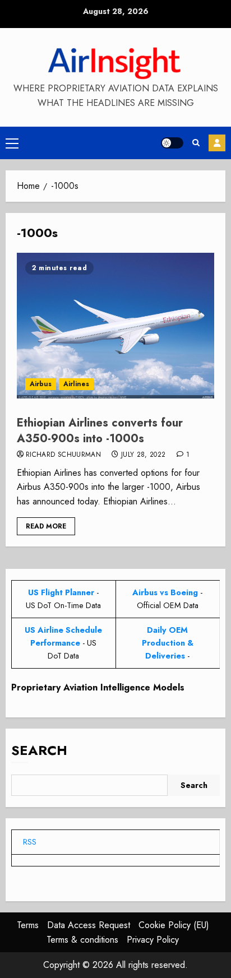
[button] (12, 143)
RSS (29, 841)
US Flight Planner (61, 592)
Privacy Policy (153, 939)
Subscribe (217, 143)
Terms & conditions (82, 939)
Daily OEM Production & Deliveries (167, 642)
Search (39, 750)
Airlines (76, 384)
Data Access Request (88, 925)
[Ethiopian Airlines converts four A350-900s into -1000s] (115, 325)
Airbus (41, 384)
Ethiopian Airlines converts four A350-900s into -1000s (100, 431)
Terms (28, 925)
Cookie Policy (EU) (173, 925)
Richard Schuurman (63, 455)
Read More (46, 526)
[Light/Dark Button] (172, 143)
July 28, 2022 (143, 455)
